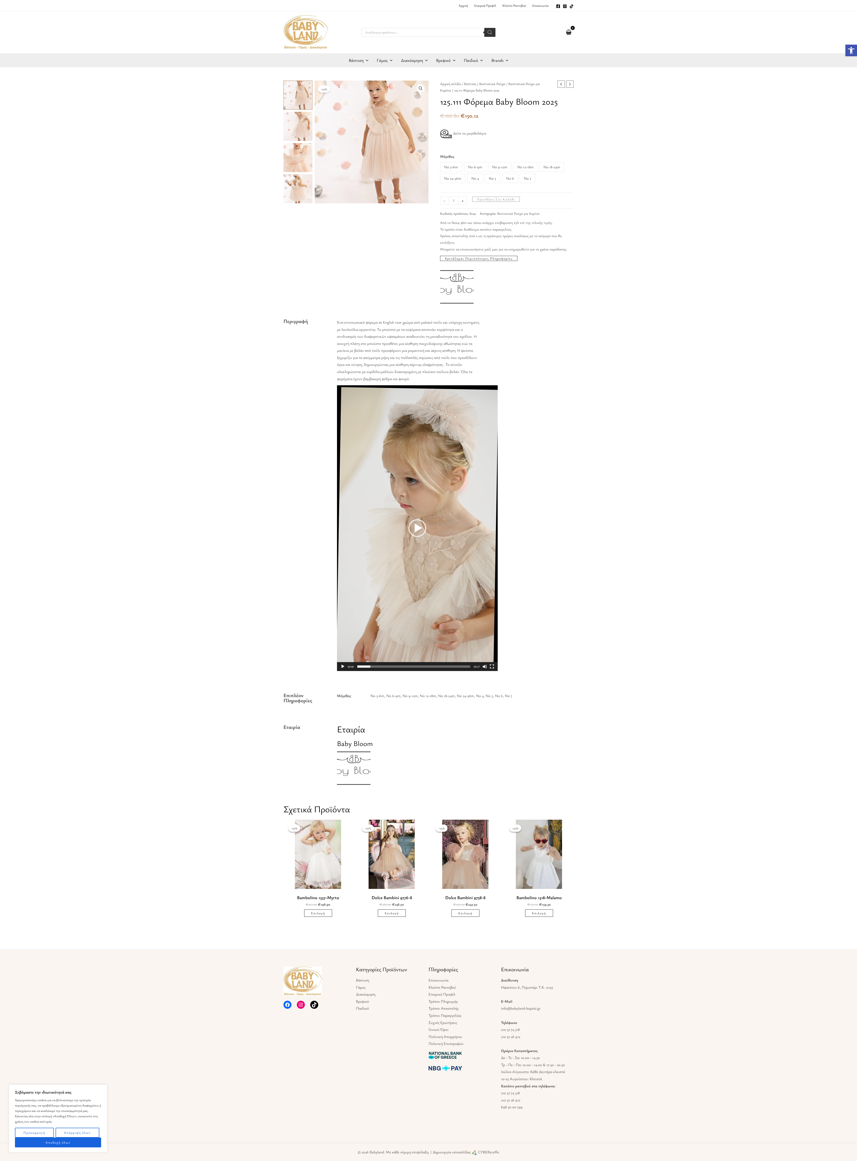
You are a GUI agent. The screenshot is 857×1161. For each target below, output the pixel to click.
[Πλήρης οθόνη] (492, 666)
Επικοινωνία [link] (438, 980)
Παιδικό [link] (362, 1008)
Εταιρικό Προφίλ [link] (441, 994)
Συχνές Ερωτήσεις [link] (442, 1022)
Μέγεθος (447, 156)
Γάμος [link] (361, 987)
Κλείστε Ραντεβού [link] (442, 987)
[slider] (413, 666)
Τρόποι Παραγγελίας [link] (444, 1015)
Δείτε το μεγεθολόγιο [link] (469, 133)
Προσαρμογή (34, 1132)
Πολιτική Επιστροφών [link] (446, 1043)
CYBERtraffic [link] (488, 1152)
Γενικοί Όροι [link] (438, 1029)
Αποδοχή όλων (58, 1142)
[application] (366, 60)
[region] (58, 1118)
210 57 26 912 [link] (510, 1036)
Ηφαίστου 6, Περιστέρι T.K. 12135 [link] (527, 987)
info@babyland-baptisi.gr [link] (521, 1008)
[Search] (489, 32)
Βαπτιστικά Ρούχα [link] (492, 83)
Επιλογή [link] (318, 913)
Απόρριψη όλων (77, 1132)
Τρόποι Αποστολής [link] (443, 1008)
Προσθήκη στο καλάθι (496, 199)
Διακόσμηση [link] (365, 994)
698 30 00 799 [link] (512, 1106)
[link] (851, 50)
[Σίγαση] (485, 666)
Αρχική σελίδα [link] (450, 83)
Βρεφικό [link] (362, 1001)
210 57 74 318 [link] (510, 1029)
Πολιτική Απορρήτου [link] (445, 1036)
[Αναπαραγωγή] (343, 666)
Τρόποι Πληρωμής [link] (443, 1001)
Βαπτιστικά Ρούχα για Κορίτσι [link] (518, 213)
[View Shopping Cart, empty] (569, 32)
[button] (421, 88)
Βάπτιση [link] (470, 83)
